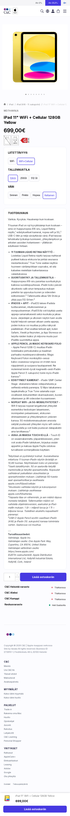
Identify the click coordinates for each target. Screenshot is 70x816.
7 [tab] (41, 94)
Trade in (8, 709)
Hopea (36, 195)
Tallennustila (19, 169)
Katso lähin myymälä (13, 693)
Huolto (7, 717)
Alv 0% (38, 3)
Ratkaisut (8, 753)
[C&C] (11, 11)
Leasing (8, 764)
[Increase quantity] (17, 575)
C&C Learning (10, 737)
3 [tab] (31, 94)
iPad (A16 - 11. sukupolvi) (28, 104)
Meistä (7, 666)
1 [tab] (26, 94)
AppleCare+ (9, 756)
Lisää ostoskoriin (43, 577)
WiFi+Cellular (26, 161)
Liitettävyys (18, 152)
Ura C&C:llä (9, 670)
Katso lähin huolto (12, 697)
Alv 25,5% (53, 3)
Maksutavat (9, 678)
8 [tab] (44, 94)
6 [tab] (39, 94)
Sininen (14, 195)
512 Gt (34, 178)
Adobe (7, 768)
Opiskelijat (9, 721)
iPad (11, 104)
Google (7, 772)
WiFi (12, 161)
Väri (11, 186)
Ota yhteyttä (10, 776)
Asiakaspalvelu (11, 682)
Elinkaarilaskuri (11, 760)
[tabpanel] (35, 57)
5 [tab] (36, 94)
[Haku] (42, 11)
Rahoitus (8, 729)
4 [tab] (33, 94)
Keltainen (49, 195)
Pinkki (25, 195)
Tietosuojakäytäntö (20, 784)
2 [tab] (28, 94)
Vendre (14, 649)
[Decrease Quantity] (17, 579)
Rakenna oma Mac (12, 713)
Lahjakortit (9, 733)
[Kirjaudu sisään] (53, 11)
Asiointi (7, 725)
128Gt (13, 178)
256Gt (23, 178)
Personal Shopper (12, 741)
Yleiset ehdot (10, 674)
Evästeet (7, 784)
